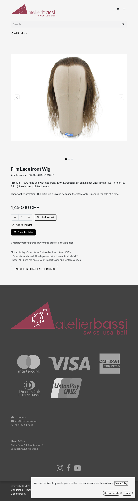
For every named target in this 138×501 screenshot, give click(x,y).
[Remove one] (15, 217)
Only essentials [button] (111, 493)
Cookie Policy (18, 493)
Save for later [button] (25, 232)
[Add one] (29, 217)
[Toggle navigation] (124, 9)
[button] (17, 97)
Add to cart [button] (47, 217)
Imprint (30, 489)
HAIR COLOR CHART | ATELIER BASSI (34, 269)
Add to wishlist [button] (23, 224)
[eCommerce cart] (117, 8)
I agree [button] (127, 493)
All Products (21, 33)
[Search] (123, 24)
